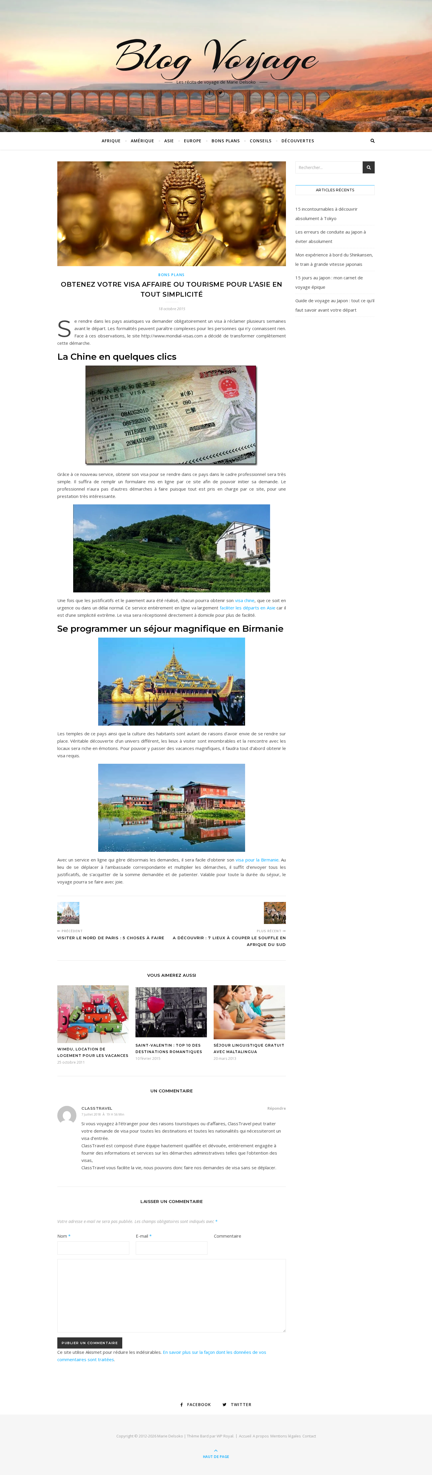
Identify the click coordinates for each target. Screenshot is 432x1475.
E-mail (144, 1236)
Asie (169, 140)
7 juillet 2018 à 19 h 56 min (102, 1114)
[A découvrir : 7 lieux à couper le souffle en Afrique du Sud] (275, 913)
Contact (309, 1436)
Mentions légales (285, 1436)
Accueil (245, 1436)
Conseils (261, 140)
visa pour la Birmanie (257, 860)
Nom (64, 1236)
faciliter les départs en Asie (247, 608)
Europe (193, 140)
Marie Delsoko (170, 1436)
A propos (261, 1436)
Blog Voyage (216, 56)
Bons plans (226, 140)
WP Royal (225, 1436)
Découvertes (298, 140)
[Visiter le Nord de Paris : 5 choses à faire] (68, 913)
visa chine (245, 600)
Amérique (142, 140)
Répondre (276, 1108)
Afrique (111, 140)
